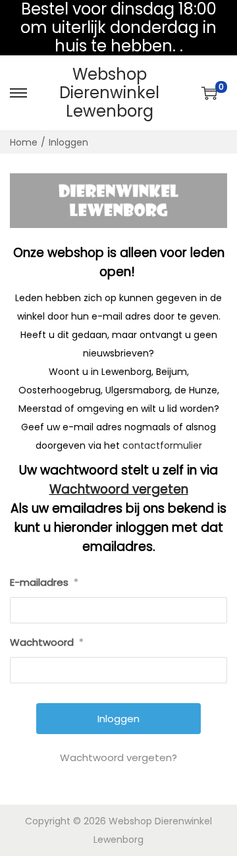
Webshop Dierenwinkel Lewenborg (109, 92)
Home (24, 142)
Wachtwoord (47, 642)
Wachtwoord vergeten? (118, 757)
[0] (209, 93)
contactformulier (162, 445)
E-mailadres (44, 582)
